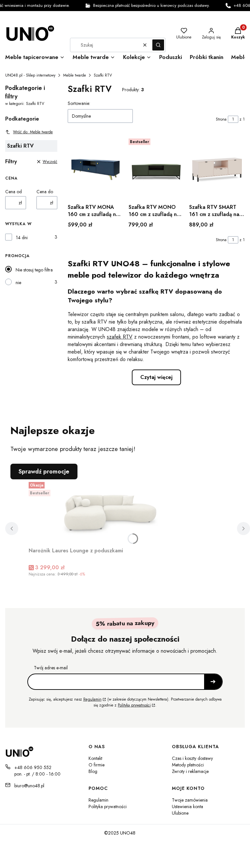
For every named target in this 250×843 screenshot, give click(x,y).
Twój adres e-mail (51, 667)
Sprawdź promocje (44, 471)
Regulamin (92, 699)
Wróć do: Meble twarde (33, 132)
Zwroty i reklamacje (190, 771)
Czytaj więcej (156, 377)
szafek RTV (119, 337)
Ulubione (180, 813)
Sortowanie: (79, 103)
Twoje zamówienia (190, 800)
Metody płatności (188, 765)
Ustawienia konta (187, 806)
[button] (158, 45)
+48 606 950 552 (32, 767)
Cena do (44, 191)
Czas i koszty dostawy (192, 758)
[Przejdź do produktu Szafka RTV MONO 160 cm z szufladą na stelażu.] (156, 168)
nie (18, 282)
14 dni (22, 237)
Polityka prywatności (108, 806)
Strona (221, 119)
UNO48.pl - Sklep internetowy (30, 75)
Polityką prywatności (134, 705)
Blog (93, 771)
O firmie (96, 765)
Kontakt (95, 758)
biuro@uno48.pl (29, 785)
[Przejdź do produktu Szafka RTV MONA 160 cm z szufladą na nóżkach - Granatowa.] (95, 168)
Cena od (13, 191)
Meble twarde (74, 75)
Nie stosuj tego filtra (34, 270)
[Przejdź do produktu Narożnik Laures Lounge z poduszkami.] (110, 512)
